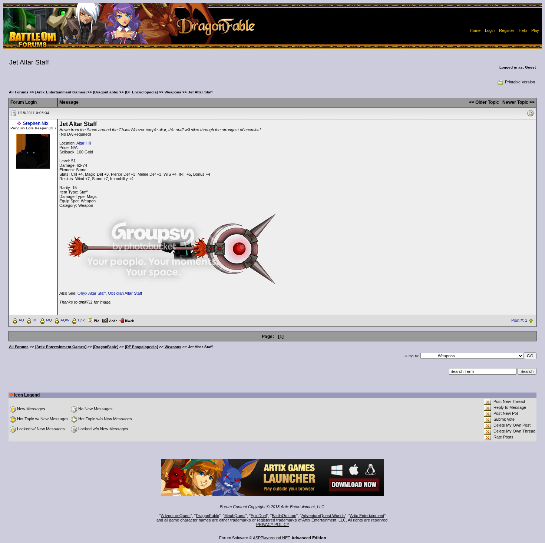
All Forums (19, 92)
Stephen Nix (36, 123)
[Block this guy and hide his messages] (126, 320)
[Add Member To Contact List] (109, 320)
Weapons (173, 92)
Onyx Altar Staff (91, 293)
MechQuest (234, 515)
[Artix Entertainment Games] (60, 92)
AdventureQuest (176, 515)
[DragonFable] (105, 92)
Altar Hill (83, 143)
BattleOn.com (284, 515)
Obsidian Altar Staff (125, 293)
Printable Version (520, 82)
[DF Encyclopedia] (141, 92)
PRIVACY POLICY (272, 524)
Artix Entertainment (367, 515)
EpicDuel (259, 515)
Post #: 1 (519, 320)
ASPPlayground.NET (271, 538)
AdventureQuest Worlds (323, 515)
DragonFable (207, 515)
